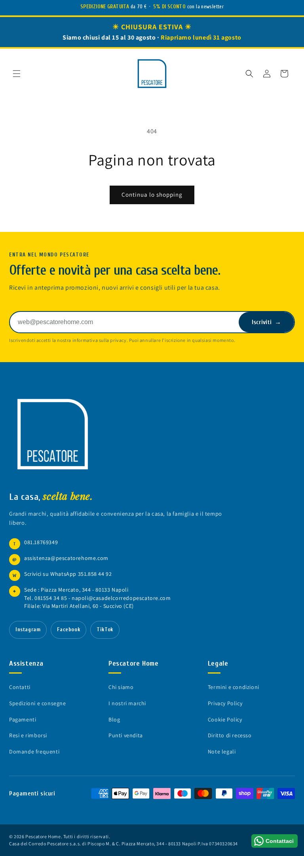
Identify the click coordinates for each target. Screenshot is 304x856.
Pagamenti (22, 719)
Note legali (222, 751)
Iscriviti (266, 322)
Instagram (27, 629)
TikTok (105, 629)
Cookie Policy (225, 719)
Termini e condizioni (233, 687)
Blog (114, 719)
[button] (16, 73)
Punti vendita (125, 735)
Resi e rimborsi (28, 735)
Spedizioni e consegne (37, 703)
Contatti (19, 687)
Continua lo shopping (152, 194)
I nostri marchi (127, 703)
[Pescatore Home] (56, 434)
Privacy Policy (225, 703)
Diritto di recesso (230, 735)
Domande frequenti (34, 751)
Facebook (68, 629)
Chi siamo (120, 687)
